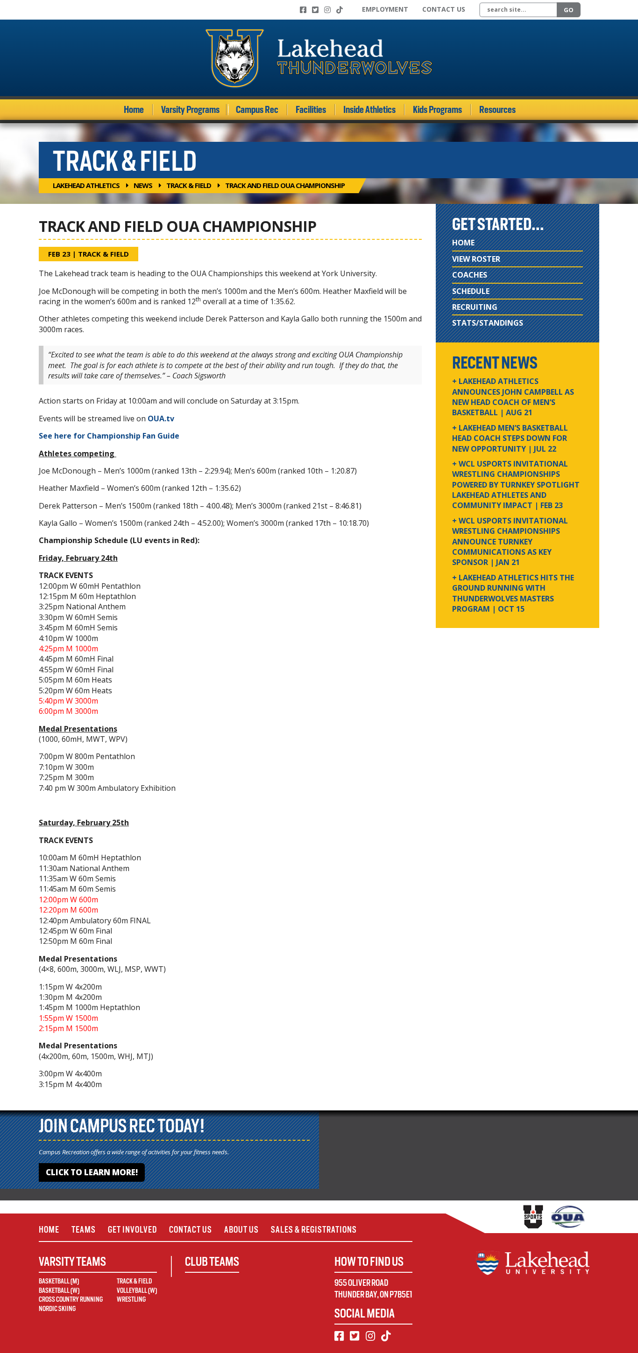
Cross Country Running (71, 1299)
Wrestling (131, 1299)
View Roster (476, 259)
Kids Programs (437, 109)
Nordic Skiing (57, 1308)
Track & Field (188, 185)
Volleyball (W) (137, 1290)
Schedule (470, 291)
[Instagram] (327, 10)
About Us (241, 1229)
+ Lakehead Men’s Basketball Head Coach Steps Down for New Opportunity (510, 438)
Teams (83, 1229)
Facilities (311, 109)
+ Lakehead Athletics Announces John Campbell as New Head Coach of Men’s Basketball (513, 397)
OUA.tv (161, 418)
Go (569, 10)
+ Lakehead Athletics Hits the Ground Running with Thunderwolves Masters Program (513, 593)
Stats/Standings (487, 323)
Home (134, 109)
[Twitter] (315, 10)
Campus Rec (257, 109)
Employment (385, 9)
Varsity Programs (190, 109)
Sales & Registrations (314, 1229)
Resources (497, 109)
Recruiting (474, 307)
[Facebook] (303, 10)
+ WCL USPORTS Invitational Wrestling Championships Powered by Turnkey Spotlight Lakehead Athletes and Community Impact (516, 485)
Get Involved (132, 1229)
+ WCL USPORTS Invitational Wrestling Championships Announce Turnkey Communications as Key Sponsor (510, 542)
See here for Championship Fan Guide (109, 436)
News (143, 185)
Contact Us (443, 9)
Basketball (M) (59, 1281)
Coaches (469, 275)
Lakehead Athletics (86, 185)
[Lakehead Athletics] (319, 58)
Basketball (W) (59, 1290)
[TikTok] (339, 10)
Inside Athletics (369, 109)
